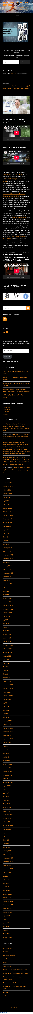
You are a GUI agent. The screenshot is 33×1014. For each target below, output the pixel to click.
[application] (16, 133)
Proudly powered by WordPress (11, 1007)
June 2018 (6, 750)
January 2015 (7, 898)
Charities (5, 959)
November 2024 (8, 519)
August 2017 (7, 786)
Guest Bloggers (7, 966)
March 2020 (6, 674)
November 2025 (8, 486)
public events (7, 996)
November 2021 (8, 609)
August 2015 (7, 872)
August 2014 (7, 916)
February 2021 (7, 634)
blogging (5, 952)
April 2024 (6, 540)
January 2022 (7, 602)
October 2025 (7, 490)
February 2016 (7, 851)
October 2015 (7, 865)
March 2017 (6, 804)
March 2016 (6, 847)
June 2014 (6, 923)
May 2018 (6, 753)
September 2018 (8, 739)
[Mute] (25, 139)
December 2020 (8, 641)
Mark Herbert (7, 239)
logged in (13, 74)
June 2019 (6, 706)
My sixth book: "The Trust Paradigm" (14, 983)
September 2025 (8, 493)
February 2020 (7, 677)
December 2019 (8, 685)
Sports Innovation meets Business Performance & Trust (16, 428)
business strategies (9, 955)
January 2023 (7, 569)
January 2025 (7, 512)
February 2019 (7, 721)
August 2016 (7, 829)
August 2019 (7, 699)
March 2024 (6, 544)
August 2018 (7, 742)
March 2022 (6, 594)
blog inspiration (7, 948)
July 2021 (5, 620)
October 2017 (7, 778)
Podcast (5, 992)
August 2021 (7, 616)
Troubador (6, 407)
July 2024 (6, 530)
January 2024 (7, 551)
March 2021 (6, 631)
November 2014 (8, 905)
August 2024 (7, 526)
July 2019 (5, 703)
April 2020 (6, 670)
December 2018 (8, 728)
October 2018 (7, 735)
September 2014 (8, 912)
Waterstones (7, 409)
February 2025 (7, 508)
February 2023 (7, 566)
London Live (19, 174)
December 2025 (8, 483)
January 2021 (7, 638)
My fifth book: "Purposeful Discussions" (15, 970)
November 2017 (8, 775)
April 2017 (6, 800)
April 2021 (6, 627)
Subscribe (25, 62)
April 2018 (6, 757)
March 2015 (6, 890)
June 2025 (6, 504)
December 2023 (8, 555)
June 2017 (6, 793)
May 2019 (6, 710)
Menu (17, 15)
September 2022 (8, 584)
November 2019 (8, 688)
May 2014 (6, 926)
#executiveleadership (19, 217)
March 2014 (6, 934)
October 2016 (7, 822)
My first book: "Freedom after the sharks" (15, 973)
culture (5, 181)
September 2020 (8, 652)
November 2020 (8, 645)
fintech (5, 962)
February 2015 (7, 894)
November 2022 (8, 577)
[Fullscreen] (28, 139)
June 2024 (6, 533)
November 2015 (8, 861)
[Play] (5, 139)
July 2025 (6, 501)
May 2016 (6, 840)
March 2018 (6, 760)
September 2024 (8, 522)
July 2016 (5, 833)
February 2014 (7, 937)
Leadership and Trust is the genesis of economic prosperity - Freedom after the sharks (15, 445)
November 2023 (8, 558)
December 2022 (8, 573)
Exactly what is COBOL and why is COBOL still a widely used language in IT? (16, 470)
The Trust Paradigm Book (13, 179)
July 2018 (5, 746)
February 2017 (7, 807)
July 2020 (6, 659)
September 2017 (8, 782)
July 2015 (5, 876)
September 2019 (8, 696)
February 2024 (7, 548)
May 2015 (6, 883)
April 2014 (6, 930)
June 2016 (6, 836)
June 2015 (6, 880)
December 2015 (8, 858)
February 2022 (7, 598)
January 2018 (7, 768)
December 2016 (8, 815)
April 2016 (6, 843)
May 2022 (6, 591)
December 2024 (8, 515)
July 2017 (5, 789)
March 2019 (6, 717)
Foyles (5, 414)
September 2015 (8, 869)
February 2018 (7, 764)
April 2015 (6, 887)
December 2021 (8, 605)
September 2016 (8, 825)
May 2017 (6, 797)
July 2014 (5, 919)
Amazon (6, 412)
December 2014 (8, 901)
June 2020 (6, 663)
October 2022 (7, 580)
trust (27, 176)
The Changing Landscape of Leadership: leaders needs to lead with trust (16, 437)
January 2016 (7, 854)
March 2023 (6, 562)
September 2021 (8, 613)
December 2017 (8, 771)
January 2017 (7, 811)
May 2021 (6, 623)
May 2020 (6, 667)
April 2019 (6, 714)
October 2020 (7, 649)
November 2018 (8, 732)
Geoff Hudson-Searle (18, 236)
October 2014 (7, 908)
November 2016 (8, 818)
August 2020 (7, 656)
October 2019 (7, 692)
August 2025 (7, 497)
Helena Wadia (7, 174)
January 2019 (7, 724)
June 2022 (6, 587)
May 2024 (6, 537)
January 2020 (7, 681)
